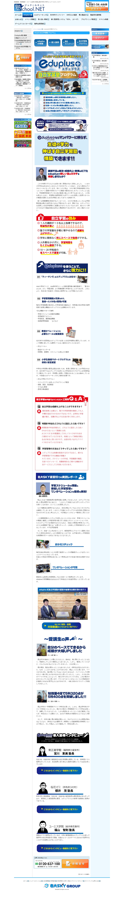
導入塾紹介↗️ (83, 15)
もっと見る (27, 88)
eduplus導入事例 (21, 35)
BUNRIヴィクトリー (57, 15)
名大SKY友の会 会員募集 (100, 79)
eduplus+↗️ (27, 15)
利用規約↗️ (54, 881)
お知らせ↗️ (19, 19)
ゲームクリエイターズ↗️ (23, 23)
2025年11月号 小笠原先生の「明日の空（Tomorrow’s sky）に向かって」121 (23, 110)
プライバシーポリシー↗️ (77, 881)
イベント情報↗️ (30, 19)
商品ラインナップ (21, 38)
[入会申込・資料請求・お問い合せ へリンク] (97, 10)
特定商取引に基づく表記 (64, 881)
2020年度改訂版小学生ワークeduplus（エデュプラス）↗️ (23, 42)
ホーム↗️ (18, 15)
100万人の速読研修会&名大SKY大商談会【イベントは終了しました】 (100, 67)
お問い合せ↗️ (96, 881)
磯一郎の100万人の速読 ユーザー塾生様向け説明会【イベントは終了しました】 (100, 74)
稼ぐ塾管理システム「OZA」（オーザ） (65, 19)
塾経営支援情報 (95, 15)
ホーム (34, 29)
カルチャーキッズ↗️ (41, 15)
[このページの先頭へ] (84, 874)
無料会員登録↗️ (39, 23)
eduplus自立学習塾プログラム (23, 47)
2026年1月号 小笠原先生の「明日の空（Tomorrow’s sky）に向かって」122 (23, 104)
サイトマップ (88, 881)
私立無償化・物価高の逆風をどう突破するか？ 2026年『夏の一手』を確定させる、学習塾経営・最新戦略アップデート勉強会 (23, 82)
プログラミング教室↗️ (89, 19)
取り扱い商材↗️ (43, 19)
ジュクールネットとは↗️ (36, 881)
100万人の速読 (72, 15)
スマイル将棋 (103, 19)
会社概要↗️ (47, 881)
